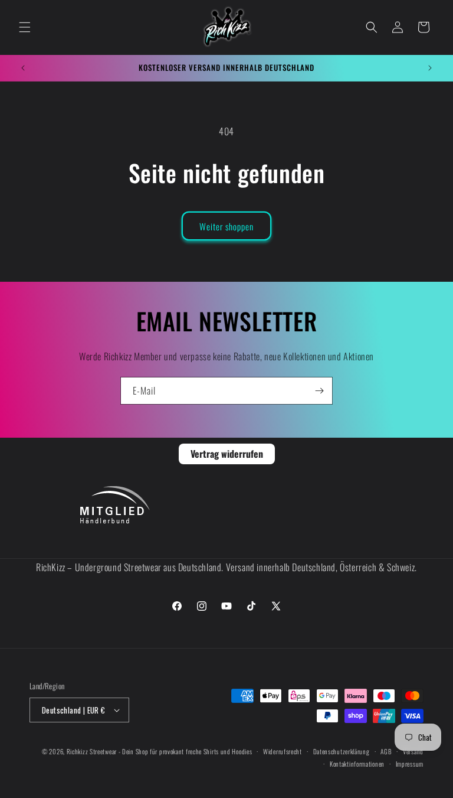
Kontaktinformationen (357, 763)
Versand (413, 751)
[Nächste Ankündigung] (430, 68)
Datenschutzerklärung (341, 751)
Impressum (410, 763)
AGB (386, 751)
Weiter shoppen (226, 226)
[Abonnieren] (319, 391)
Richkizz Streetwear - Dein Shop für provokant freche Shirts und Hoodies (159, 751)
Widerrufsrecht (282, 751)
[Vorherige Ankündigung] (23, 68)
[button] (25, 27)
